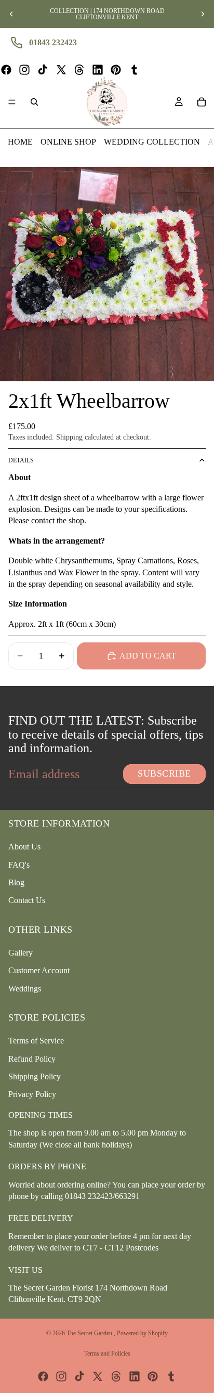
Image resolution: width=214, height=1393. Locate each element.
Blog (16, 882)
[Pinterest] (116, 69)
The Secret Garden (90, 1333)
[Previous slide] (11, 14)
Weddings (24, 988)
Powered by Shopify (142, 1333)
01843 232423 (53, 42)
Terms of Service (36, 1040)
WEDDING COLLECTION (152, 141)
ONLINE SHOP (68, 141)
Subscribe (164, 773)
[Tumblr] (134, 69)
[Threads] (79, 69)
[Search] (34, 102)
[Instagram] (24, 69)
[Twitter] (61, 69)
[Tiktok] (42, 69)
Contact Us (26, 900)
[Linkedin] (97, 69)
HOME (20, 141)
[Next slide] (202, 14)
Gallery (20, 952)
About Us (24, 846)
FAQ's (19, 864)
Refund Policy (32, 1058)
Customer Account (39, 970)
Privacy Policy (32, 1094)
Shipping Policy (34, 1076)
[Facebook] (6, 69)
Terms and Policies (107, 1353)
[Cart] (201, 102)
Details (21, 460)
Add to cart (147, 655)
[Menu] (12, 102)
